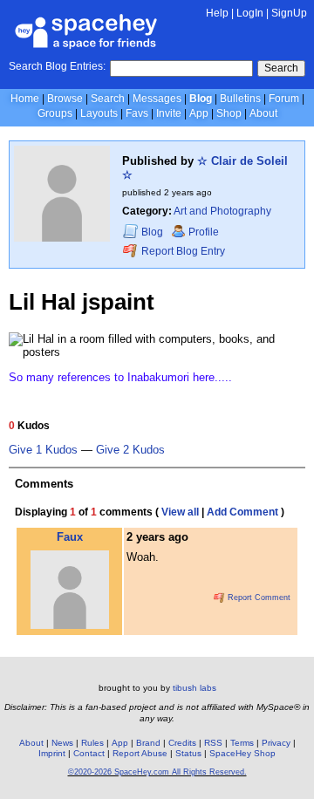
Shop (229, 113)
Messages (157, 98)
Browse (65, 98)
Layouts (99, 113)
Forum (284, 98)
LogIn (249, 13)
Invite (168, 113)
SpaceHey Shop (242, 753)
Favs (137, 113)
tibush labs (194, 688)
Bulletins (240, 98)
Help (217, 13)
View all (180, 512)
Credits (182, 743)
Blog (200, 98)
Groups (55, 113)
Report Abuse (140, 753)
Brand (148, 743)
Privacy (276, 743)
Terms (242, 743)
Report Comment (257, 597)
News (62, 743)
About (263, 113)
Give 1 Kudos (43, 450)
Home (24, 98)
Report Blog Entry (182, 251)
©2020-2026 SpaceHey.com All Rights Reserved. (157, 772)
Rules (92, 743)
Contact (89, 753)
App (198, 113)
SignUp (289, 13)
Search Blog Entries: (57, 66)
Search (281, 68)
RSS (213, 743)
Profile (203, 232)
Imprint (51, 753)
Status (188, 753)
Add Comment (242, 512)
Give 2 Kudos (130, 450)
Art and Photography (222, 211)
